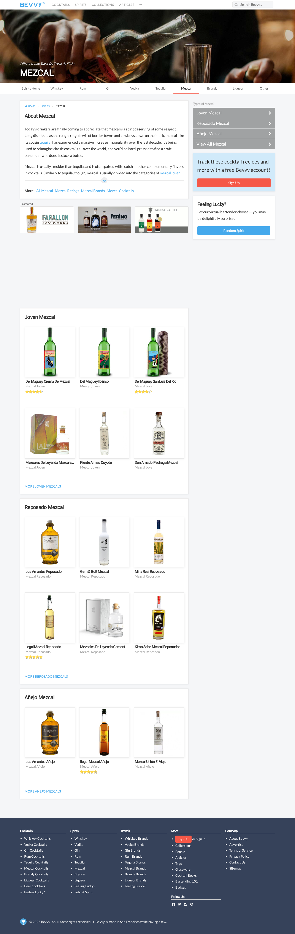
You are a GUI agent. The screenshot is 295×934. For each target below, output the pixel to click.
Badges (180, 887)
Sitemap (235, 868)
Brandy (212, 88)
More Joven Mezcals (43, 486)
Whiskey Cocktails (37, 838)
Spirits (81, 4)
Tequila (160, 88)
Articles (126, 4)
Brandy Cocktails (36, 874)
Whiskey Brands (136, 838)
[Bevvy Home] (31, 5)
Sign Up (234, 183)
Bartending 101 (186, 881)
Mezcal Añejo (35, 766)
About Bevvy (238, 838)
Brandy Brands (135, 874)
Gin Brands (133, 850)
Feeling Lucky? (34, 892)
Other (264, 88)
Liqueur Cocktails (36, 880)
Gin (108, 88)
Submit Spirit (84, 892)
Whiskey (57, 88)
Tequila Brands (135, 862)
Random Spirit (233, 230)
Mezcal (186, 88)
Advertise (236, 844)
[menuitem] (30, 106)
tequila (45, 142)
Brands (125, 831)
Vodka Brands (134, 844)
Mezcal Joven (35, 386)
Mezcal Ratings (67, 190)
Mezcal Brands (93, 190)
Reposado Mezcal (44, 507)
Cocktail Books (186, 875)
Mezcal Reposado (38, 576)
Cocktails (61, 4)
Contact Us (237, 862)
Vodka (134, 88)
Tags (178, 863)
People (180, 852)
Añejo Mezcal (39, 697)
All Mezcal (44, 190)
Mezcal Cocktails (120, 190)
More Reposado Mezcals (46, 676)
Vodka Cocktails (35, 844)
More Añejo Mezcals (43, 791)
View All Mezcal (211, 143)
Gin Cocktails (33, 850)
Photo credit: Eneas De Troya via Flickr (48, 63)
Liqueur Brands (135, 880)
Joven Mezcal (40, 317)
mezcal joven (170, 173)
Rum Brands (133, 856)
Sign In (200, 839)
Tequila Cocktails (36, 862)
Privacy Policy (239, 856)
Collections (103, 4)
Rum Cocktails (34, 856)
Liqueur (238, 88)
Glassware (182, 869)
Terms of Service (241, 850)
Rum (82, 88)
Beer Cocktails (34, 886)
